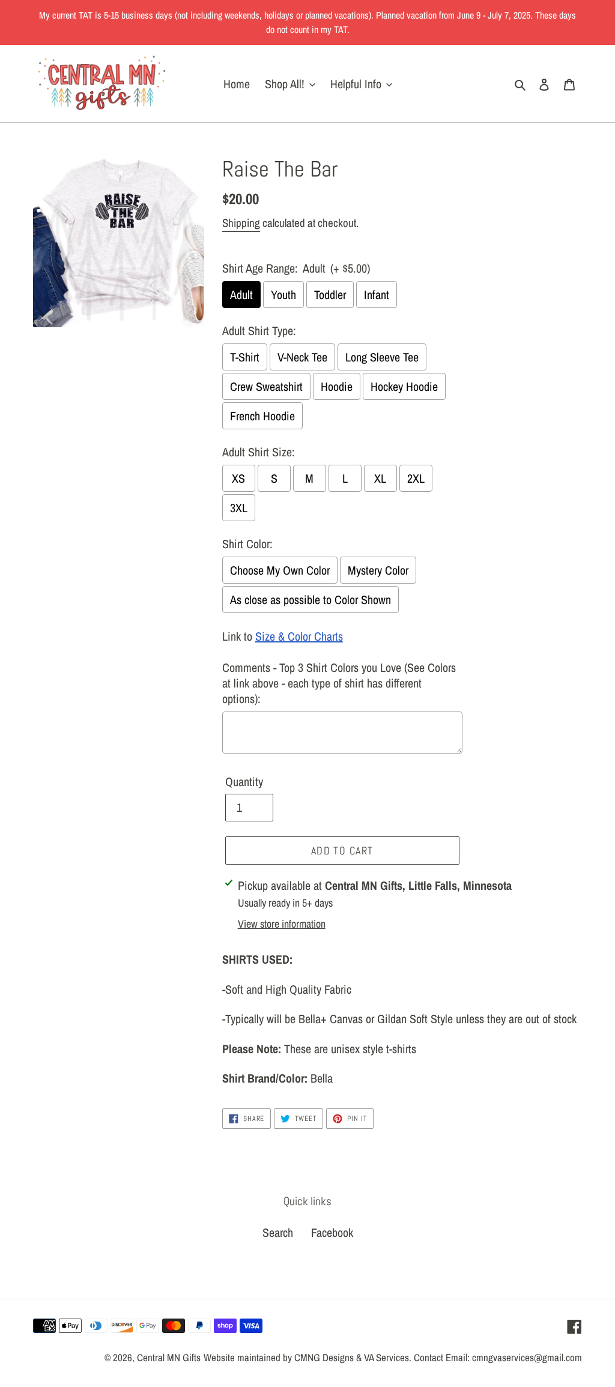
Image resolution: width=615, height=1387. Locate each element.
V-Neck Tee (302, 357)
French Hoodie (262, 416)
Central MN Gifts (169, 1357)
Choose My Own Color (280, 570)
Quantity (244, 781)
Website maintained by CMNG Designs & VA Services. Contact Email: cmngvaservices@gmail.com (393, 1357)
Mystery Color (378, 570)
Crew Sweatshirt (266, 386)
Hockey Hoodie (404, 386)
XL (380, 478)
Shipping (241, 223)
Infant (376, 294)
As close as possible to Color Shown (310, 599)
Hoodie (337, 386)
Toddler (330, 294)
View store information (282, 923)
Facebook (332, 1232)
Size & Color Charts (299, 636)
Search (277, 1232)
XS (238, 478)
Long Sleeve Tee (382, 357)
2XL (416, 478)
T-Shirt (244, 357)
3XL (238, 508)
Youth (283, 294)
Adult (241, 294)
